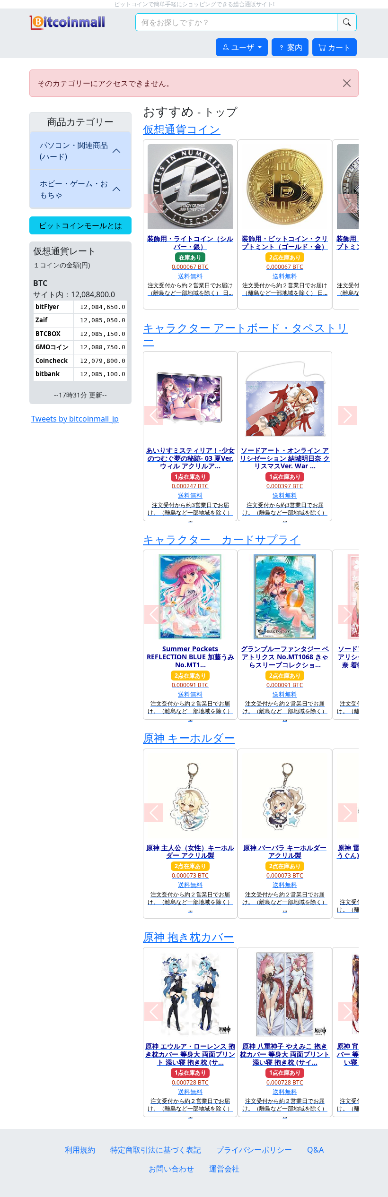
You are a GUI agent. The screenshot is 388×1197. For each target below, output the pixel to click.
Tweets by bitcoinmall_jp (75, 418)
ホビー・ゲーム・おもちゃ (74, 189)
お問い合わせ (171, 1168)
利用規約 (80, 1150)
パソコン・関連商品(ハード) (74, 151)
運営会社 (224, 1168)
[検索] (347, 22)
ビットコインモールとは (80, 225)
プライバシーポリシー (254, 1150)
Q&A (315, 1150)
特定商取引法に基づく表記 (155, 1150)
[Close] (346, 83)
